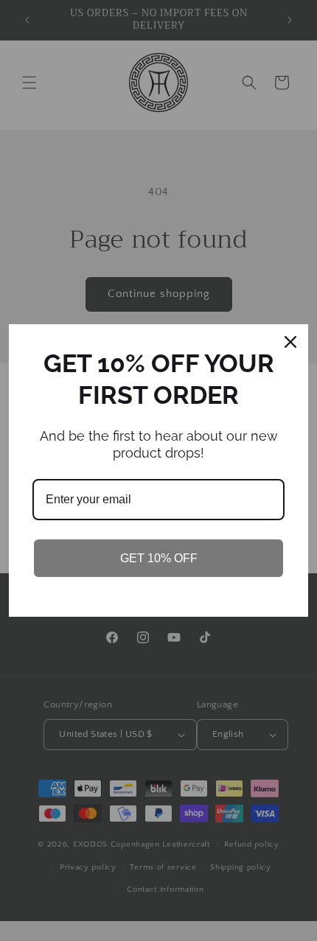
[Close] (290, 342)
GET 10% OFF (159, 558)
